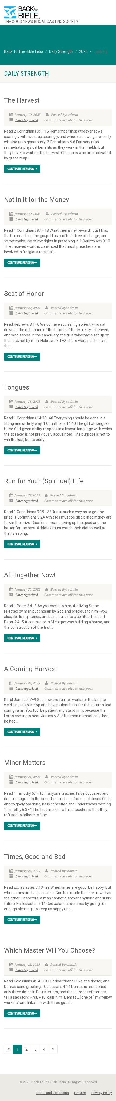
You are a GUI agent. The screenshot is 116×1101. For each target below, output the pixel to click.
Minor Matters (24, 762)
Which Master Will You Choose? (49, 950)
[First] (8, 1049)
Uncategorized (26, 120)
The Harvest (21, 100)
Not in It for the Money (36, 199)
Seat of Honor (24, 293)
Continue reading (20, 169)
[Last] (53, 1049)
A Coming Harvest (30, 669)
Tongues (16, 387)
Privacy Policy (101, 1093)
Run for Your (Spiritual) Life (44, 481)
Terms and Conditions (52, 1093)
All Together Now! (30, 575)
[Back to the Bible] (48, 12)
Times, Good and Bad (35, 856)
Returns (80, 1093)
